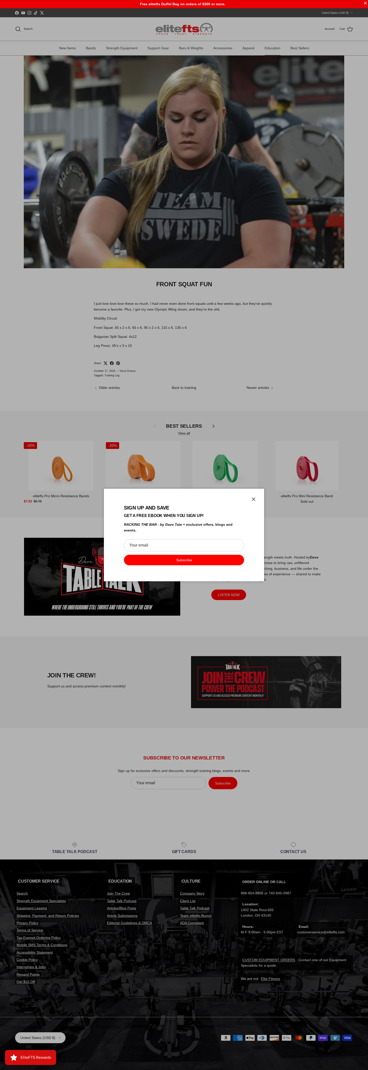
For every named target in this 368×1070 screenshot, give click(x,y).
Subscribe (184, 560)
